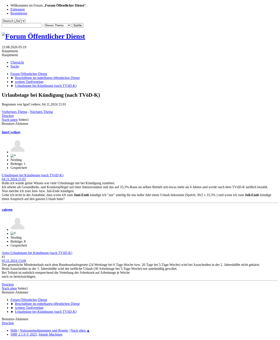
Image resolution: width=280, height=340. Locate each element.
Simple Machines (50, 334)
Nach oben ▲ (80, 330)
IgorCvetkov (11, 132)
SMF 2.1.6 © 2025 (23, 334)
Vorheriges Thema (14, 112)
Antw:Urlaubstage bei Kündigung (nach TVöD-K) (37, 253)
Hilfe (14, 330)
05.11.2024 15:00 (14, 261)
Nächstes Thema (41, 112)
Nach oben (9, 288)
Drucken (8, 116)
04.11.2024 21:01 (14, 179)
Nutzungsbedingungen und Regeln (44, 330)
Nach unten (10, 120)
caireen (7, 209)
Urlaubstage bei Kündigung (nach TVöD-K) (32, 175)
